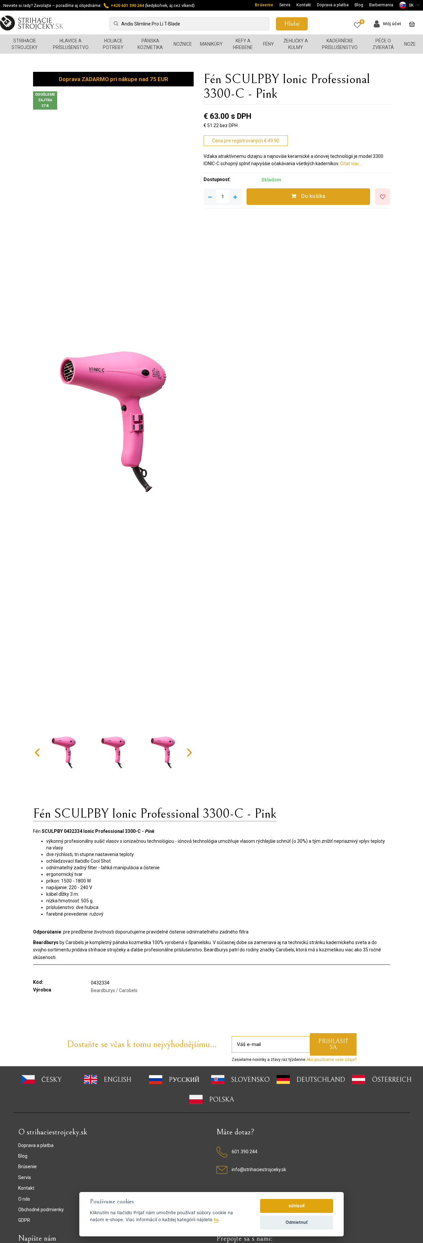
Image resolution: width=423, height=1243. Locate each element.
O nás (24, 1199)
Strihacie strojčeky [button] (25, 44)
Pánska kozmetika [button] (150, 44)
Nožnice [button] (182, 44)
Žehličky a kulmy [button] (296, 44)
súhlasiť (296, 1205)
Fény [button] (268, 44)
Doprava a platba (333, 4)
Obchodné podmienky (41, 1209)
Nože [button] (410, 44)
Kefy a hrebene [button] (243, 44)
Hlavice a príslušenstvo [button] (71, 44)
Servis (284, 4)
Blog (359, 4)
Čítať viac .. (351, 163)
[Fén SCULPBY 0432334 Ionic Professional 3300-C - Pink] (113, 422)
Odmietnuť (297, 1222)
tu (216, 1219)
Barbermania (381, 4)
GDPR (24, 1220)
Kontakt (303, 4)
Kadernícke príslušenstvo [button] (340, 44)
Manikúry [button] (211, 44)
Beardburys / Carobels (114, 990)
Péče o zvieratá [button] (383, 44)
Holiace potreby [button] (113, 44)
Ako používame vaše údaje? (331, 1059)
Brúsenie (264, 4)
